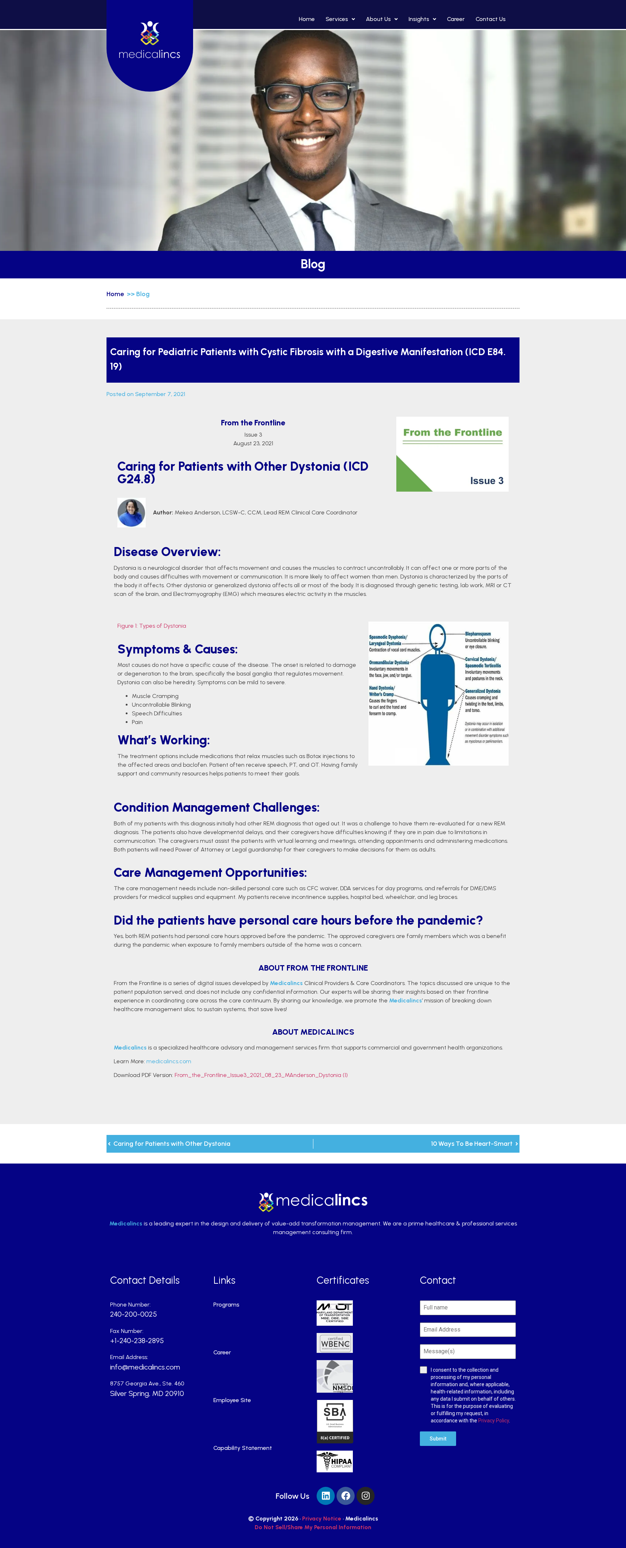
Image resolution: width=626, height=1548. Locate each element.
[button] (340, 19)
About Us (378, 19)
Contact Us (491, 19)
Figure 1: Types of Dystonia (151, 625)
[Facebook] (346, 1496)
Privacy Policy (493, 1420)
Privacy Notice (321, 1518)
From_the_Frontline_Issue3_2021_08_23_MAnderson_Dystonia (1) (261, 1075)
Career (456, 19)
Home (307, 19)
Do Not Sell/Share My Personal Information (313, 1527)
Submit (438, 1439)
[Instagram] (365, 1496)
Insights (419, 19)
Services (337, 19)
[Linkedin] (326, 1496)
